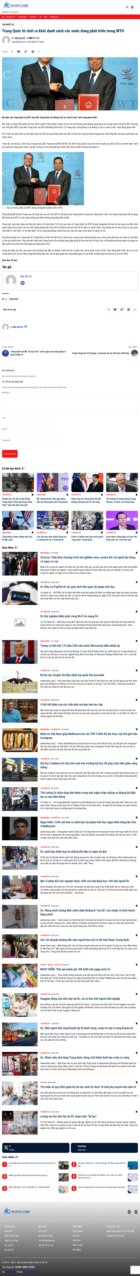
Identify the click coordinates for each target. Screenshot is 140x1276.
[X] (35, 1148)
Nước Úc (42, 1226)
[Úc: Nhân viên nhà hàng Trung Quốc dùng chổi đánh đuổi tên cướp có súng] (20, 1064)
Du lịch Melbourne (47, 1240)
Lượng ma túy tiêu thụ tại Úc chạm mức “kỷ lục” (68, 1116)
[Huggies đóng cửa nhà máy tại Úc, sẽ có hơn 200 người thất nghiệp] (20, 1005)
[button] (25, 51)
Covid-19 (33, 17)
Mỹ (46, 17)
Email (5, 429)
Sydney (43, 965)
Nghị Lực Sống (11, 1240)
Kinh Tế (8, 1231)
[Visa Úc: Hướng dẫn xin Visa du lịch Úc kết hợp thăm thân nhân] (133, 1189)
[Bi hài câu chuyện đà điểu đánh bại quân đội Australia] (20, 681)
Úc (40, 17)
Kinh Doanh (10, 1226)
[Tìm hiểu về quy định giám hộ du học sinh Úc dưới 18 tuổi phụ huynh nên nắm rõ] (20, 1093)
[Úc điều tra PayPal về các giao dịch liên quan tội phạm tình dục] (20, 593)
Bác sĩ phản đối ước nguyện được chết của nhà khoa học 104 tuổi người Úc (84, 881)
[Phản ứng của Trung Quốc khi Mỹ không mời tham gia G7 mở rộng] (87, 482)
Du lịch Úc (9, 1249)
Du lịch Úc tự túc (46, 1245)
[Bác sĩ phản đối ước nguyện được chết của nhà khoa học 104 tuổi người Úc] (20, 887)
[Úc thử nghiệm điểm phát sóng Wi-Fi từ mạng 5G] (20, 622)
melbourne (54, 17)
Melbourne (44, 553)
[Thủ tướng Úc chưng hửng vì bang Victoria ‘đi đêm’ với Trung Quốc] (122, 482)
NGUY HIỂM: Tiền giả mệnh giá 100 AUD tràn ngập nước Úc (75, 969)
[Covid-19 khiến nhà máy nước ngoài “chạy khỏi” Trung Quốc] (87, 520)
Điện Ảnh (77, 1240)
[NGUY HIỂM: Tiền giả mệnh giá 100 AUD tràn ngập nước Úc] (20, 975)
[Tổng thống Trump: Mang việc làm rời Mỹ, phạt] (18, 520)
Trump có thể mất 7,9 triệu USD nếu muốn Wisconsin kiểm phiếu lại (80, 645)
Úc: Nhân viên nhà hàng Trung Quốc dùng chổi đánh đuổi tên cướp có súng (84, 1057)
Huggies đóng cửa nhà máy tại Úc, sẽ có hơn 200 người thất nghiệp (80, 998)
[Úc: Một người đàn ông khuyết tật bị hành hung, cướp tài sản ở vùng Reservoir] (20, 1034)
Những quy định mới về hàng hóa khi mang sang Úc (28, 1175)
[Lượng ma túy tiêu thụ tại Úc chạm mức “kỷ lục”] (20, 1123)
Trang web (6, 440)
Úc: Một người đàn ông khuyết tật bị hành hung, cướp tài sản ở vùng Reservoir (86, 1028)
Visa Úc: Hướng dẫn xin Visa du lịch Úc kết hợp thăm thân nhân (101, 1187)
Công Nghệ (77, 1231)
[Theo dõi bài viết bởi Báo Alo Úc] (6, 40)
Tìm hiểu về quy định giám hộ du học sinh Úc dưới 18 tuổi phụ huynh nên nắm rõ (88, 1087)
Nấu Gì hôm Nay (12, 1236)
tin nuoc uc (10, 17)
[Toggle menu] (137, 5)
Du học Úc (9, 1245)
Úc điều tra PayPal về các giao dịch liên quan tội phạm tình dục (77, 587)
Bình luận (6, 392)
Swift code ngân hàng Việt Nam (121, 1231)
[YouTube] (104, 1148)
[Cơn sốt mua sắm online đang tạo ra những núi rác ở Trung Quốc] (53, 520)
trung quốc (22, 17)
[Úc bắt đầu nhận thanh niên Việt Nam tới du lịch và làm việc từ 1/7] (64, 1165)
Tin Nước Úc (8, 24)
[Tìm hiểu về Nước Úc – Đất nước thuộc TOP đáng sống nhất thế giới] (133, 1165)
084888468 (11, 1272)
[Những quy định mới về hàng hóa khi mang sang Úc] (64, 1177)
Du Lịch (76, 1236)
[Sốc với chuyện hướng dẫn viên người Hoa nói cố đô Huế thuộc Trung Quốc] (20, 946)
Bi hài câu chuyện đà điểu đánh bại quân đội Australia (72, 675)
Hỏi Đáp (43, 1082)
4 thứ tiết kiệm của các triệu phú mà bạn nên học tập (71, 704)
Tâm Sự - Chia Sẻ (54, 965)
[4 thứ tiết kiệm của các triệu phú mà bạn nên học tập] (20, 711)
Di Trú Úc (43, 1231)
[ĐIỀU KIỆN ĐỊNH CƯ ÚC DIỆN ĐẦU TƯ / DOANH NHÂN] (64, 1189)
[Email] (19, 51)
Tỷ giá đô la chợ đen (116, 1236)
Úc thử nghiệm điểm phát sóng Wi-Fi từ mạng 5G (69, 616)
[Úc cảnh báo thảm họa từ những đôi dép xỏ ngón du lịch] (20, 858)
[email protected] (31, 1272)
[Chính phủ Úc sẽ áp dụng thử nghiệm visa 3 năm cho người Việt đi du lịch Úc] (133, 1177)
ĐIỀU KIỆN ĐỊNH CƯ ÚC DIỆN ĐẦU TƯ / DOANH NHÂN (29, 1187)
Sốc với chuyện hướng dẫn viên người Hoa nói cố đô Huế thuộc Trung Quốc (84, 940)
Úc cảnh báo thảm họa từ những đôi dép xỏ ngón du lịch (73, 851)
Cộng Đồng (41, 495)
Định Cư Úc (77, 1245)
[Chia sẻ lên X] (12, 51)
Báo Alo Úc (20, 38)
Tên (4, 418)
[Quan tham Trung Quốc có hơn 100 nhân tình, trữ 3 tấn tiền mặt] (122, 520)
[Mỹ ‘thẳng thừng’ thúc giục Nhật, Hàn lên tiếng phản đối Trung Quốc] (53, 482)
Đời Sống (77, 1249)
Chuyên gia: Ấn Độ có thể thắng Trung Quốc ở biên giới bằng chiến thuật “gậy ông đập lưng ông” (17, 502)
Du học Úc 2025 (45, 1236)
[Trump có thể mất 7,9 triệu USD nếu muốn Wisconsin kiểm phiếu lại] (20, 652)
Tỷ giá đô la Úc (113, 1226)
